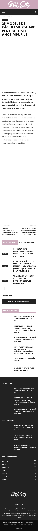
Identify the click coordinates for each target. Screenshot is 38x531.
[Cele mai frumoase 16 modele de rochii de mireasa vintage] (7, 447)
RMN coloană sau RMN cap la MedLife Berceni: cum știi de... (24, 318)
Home (4, 17)
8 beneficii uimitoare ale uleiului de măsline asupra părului (10, 231)
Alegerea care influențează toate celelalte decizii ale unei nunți (23, 252)
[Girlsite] (19, 4)
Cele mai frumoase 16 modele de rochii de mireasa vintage (25, 447)
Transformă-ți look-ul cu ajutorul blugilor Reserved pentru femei (23, 280)
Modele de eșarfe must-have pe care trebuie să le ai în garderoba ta (28, 231)
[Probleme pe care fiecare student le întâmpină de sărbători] (7, 428)
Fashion (9, 17)
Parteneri (29, 523)
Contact (31, 525)
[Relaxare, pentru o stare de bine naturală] (7, 370)
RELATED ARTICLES (10, 243)
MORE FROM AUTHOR (26, 243)
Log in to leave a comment (19, 301)
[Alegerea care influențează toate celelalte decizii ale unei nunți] (7, 251)
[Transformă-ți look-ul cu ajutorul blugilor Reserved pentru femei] (7, 278)
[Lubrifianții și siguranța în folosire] (7, 360)
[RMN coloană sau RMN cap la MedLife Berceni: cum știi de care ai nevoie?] (7, 318)
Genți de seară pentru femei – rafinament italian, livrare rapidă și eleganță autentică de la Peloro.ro (24, 266)
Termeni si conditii (10, 525)
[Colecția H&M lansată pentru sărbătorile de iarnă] (7, 437)
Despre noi (22, 525)
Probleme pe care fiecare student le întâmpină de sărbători (24, 428)
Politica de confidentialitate (13, 523)
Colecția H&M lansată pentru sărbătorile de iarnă (23, 437)
